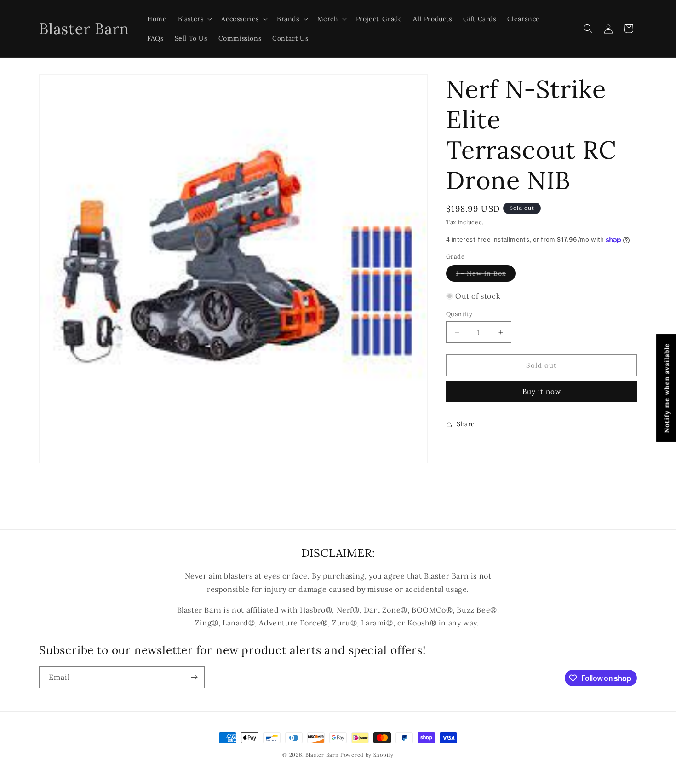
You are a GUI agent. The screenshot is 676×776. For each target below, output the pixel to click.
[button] (194, 19)
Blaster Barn (321, 755)
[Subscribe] (194, 677)
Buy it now (541, 392)
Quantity (459, 314)
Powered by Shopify (367, 755)
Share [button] (466, 424)
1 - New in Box (486, 275)
